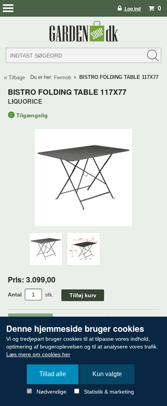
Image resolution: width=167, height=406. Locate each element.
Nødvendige (51, 392)
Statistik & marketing (109, 392)
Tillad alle (52, 374)
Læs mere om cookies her (38, 354)
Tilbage (17, 77)
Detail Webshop (83, 31)
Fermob (62, 77)
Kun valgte (107, 374)
